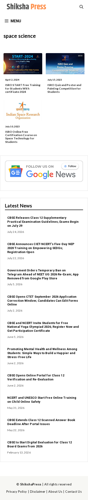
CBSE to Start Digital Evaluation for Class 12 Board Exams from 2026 (39, 444)
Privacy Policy (16, 491)
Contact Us (73, 491)
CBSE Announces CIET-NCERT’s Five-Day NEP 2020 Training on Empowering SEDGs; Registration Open (40, 248)
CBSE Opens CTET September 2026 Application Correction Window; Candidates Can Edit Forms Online (42, 300)
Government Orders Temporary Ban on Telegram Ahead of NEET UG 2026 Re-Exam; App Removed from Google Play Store (43, 274)
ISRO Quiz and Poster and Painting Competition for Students (64, 88)
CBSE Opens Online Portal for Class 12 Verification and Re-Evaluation (35, 377)
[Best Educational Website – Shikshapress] (25, 7)
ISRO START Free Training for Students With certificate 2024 (22, 88)
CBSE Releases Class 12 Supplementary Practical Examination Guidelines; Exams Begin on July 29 (43, 221)
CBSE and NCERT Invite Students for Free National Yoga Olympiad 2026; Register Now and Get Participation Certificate (43, 327)
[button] (81, 7)
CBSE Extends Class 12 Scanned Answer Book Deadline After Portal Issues (41, 422)
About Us (55, 491)
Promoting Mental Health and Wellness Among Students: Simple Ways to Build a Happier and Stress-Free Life (42, 353)
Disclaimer (38, 491)
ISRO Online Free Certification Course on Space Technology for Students (21, 137)
